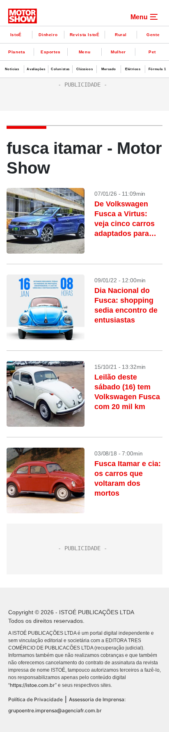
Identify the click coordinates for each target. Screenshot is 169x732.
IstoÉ (16, 34)
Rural (121, 34)
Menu (84, 52)
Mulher (118, 52)
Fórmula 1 (157, 69)
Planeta (16, 52)
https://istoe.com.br (32, 685)
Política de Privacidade (35, 699)
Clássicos (84, 69)
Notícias (12, 69)
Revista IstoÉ (85, 34)
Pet (152, 52)
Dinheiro (48, 34)
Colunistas (60, 69)
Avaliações (36, 69)
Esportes (51, 52)
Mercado (108, 69)
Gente (153, 34)
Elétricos (132, 69)
